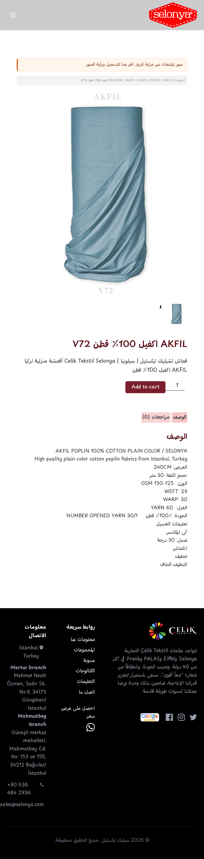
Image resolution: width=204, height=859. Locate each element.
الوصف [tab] (179, 417)
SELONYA (115, 80)
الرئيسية (180, 80)
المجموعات (84, 650)
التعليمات (86, 682)
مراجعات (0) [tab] (155, 417)
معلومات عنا (83, 640)
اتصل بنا (87, 692)
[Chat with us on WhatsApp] (90, 727)
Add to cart (145, 387)
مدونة (89, 661)
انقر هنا (127, 64)
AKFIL (130, 80)
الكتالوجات (85, 671)
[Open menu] (13, 15)
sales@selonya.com (22, 805)
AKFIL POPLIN (149, 80)
